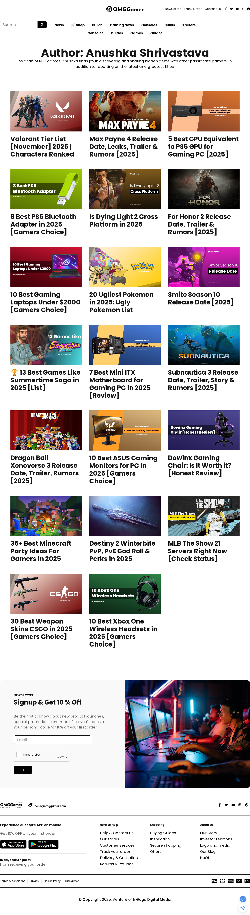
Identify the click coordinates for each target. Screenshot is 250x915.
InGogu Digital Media (152, 899)
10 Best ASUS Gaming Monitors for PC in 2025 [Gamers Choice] (123, 469)
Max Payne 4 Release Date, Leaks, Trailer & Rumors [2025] (123, 146)
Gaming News (122, 25)
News (59, 25)
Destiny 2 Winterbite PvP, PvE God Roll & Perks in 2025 (122, 551)
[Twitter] (231, 8)
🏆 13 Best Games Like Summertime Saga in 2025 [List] (45, 380)
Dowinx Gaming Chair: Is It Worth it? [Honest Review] (199, 465)
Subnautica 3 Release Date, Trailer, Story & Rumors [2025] (203, 380)
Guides (117, 33)
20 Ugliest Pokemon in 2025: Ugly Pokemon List (121, 302)
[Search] (42, 24)
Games (136, 33)
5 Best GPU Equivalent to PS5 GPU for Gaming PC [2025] (203, 146)
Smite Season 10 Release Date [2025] (201, 298)
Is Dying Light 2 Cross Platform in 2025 (123, 220)
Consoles (149, 25)
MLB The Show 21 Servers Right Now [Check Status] (197, 551)
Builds (97, 25)
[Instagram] (242, 8)
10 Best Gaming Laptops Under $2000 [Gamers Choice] (45, 302)
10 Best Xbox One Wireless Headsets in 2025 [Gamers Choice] (123, 633)
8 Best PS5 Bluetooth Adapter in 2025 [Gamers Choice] (43, 224)
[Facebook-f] (225, 8)
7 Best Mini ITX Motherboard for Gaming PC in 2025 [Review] (120, 384)
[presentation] (46, 111)
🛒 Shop (78, 25)
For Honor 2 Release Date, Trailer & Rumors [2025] (199, 224)
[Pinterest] (248, 8)
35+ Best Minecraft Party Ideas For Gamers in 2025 (40, 551)
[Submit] (23, 770)
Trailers (189, 25)
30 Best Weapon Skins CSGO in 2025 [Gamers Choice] (41, 629)
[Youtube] (237, 8)
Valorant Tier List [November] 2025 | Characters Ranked (42, 146)
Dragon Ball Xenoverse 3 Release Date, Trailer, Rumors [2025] (44, 469)
